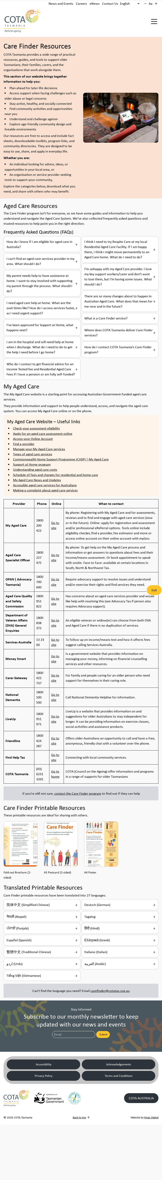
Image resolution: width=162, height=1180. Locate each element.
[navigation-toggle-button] (154, 21)
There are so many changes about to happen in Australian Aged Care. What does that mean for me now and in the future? (118, 301)
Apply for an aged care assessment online (42, 433)
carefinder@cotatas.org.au (110, 990)
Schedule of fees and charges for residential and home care (55, 475)
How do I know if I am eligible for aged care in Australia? (39, 244)
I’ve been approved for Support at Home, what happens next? (40, 327)
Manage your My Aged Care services (39, 449)
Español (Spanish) (19, 940)
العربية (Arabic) (95, 963)
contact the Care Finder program (77, 793)
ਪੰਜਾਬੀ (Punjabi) (18, 928)
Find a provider (23, 444)
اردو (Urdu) (15, 963)
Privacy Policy (43, 1076)
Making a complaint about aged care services (45, 490)
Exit (154, 590)
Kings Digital (151, 1117)
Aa (151, 3)
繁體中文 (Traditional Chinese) (29, 952)
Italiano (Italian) (95, 952)
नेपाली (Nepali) (16, 916)
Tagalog (89, 916)
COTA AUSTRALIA (141, 1098)
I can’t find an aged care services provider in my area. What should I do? (40, 261)
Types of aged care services (32, 454)
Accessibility (43, 1064)
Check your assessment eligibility (36, 428)
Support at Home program (32, 464)
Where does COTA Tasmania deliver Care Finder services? (118, 333)
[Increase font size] (156, 3)
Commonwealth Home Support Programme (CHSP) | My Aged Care (61, 459)
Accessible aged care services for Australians (45, 485)
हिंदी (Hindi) (92, 928)
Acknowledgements (118, 1064)
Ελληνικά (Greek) (97, 940)
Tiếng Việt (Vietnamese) (24, 975)
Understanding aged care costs (35, 469)
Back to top (79, 1117)
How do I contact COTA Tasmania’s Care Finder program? (118, 350)
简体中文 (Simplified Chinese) (28, 904)
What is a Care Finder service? (105, 318)
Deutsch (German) (97, 904)
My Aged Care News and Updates (37, 480)
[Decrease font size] (145, 3)
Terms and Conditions (118, 1076)
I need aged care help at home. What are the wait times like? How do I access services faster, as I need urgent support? (41, 307)
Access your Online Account (33, 438)
